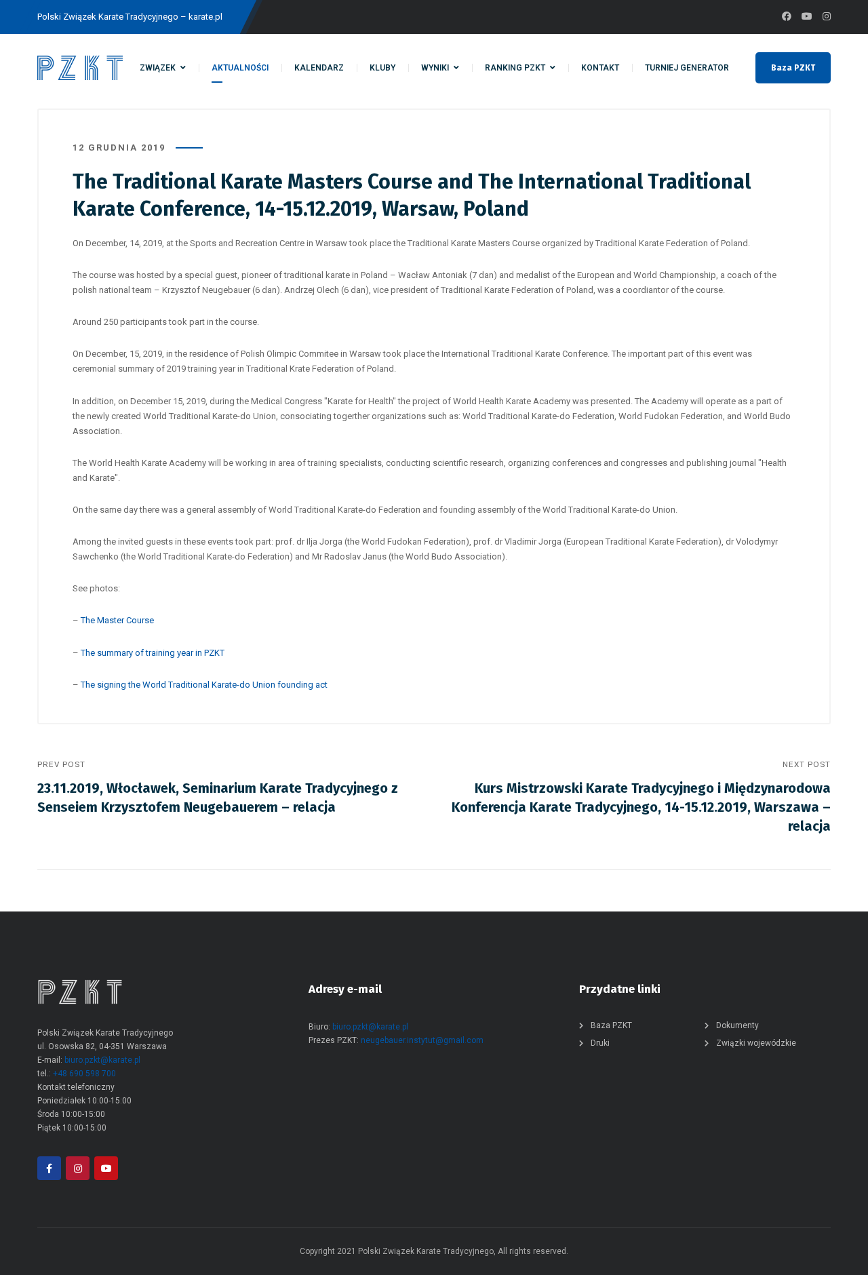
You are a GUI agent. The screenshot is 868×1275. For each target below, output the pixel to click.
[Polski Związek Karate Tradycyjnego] (80, 68)
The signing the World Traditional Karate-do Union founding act (204, 685)
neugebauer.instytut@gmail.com (422, 1040)
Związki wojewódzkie (756, 1043)
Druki (600, 1043)
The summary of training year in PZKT (152, 653)
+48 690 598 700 (84, 1073)
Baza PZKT (793, 68)
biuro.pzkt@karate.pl (102, 1060)
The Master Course (117, 620)
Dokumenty (737, 1025)
